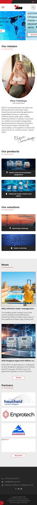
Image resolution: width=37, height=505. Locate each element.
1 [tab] (17, 37)
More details (9, 34)
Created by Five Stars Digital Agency (18, 500)
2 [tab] (18, 37)
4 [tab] (22, 37)
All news (18, 377)
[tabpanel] (18, 25)
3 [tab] (20, 37)
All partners (18, 455)
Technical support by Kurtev (18, 502)
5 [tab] (23, 37)
